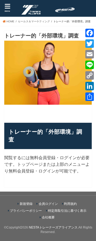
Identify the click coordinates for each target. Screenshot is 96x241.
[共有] (89, 96)
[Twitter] (89, 43)
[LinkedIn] (89, 86)
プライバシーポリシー (26, 210)
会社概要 (48, 217)
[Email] (89, 54)
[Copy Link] (89, 75)
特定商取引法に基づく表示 (67, 210)
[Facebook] (89, 33)
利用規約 (70, 203)
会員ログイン (48, 203)
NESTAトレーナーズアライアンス (53, 227)
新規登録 (26, 203)
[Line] (89, 65)
